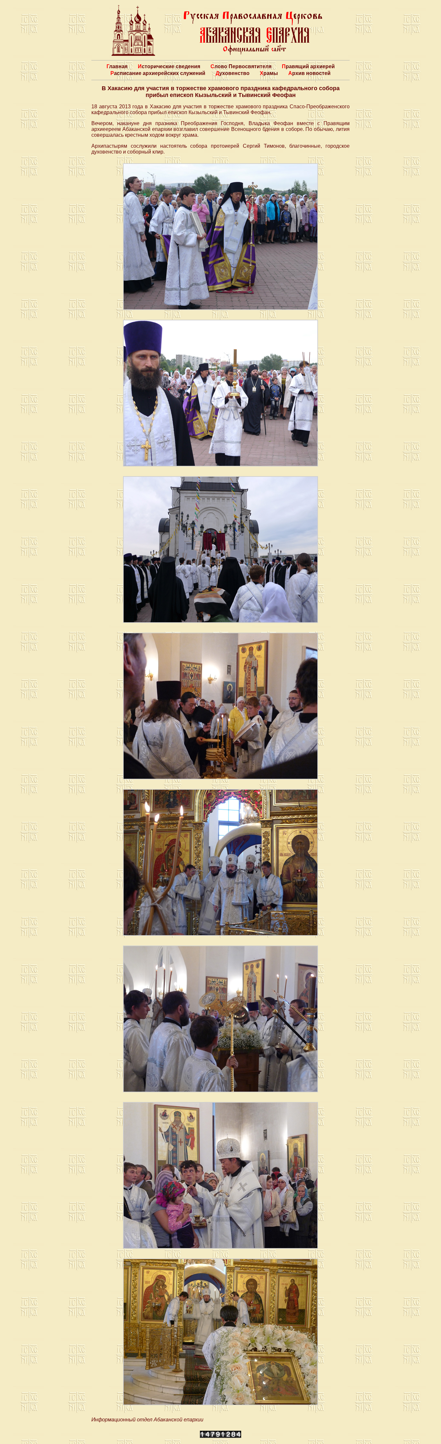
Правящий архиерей (308, 66)
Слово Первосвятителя (241, 66)
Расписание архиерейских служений (157, 73)
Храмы (269, 73)
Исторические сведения (169, 66)
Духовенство (233, 73)
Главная (117, 66)
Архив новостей (309, 73)
